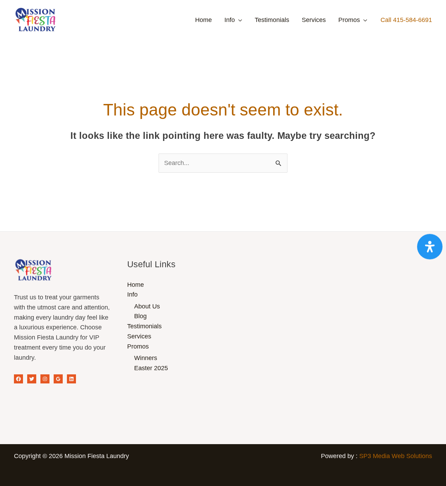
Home (203, 19)
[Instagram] (44, 378)
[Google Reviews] (58, 378)
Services (314, 19)
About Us (147, 306)
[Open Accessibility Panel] (430, 246)
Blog (140, 316)
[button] (406, 20)
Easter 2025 (151, 368)
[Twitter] (31, 378)
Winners (145, 357)
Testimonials (272, 19)
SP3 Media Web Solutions (395, 456)
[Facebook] (18, 378)
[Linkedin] (71, 378)
